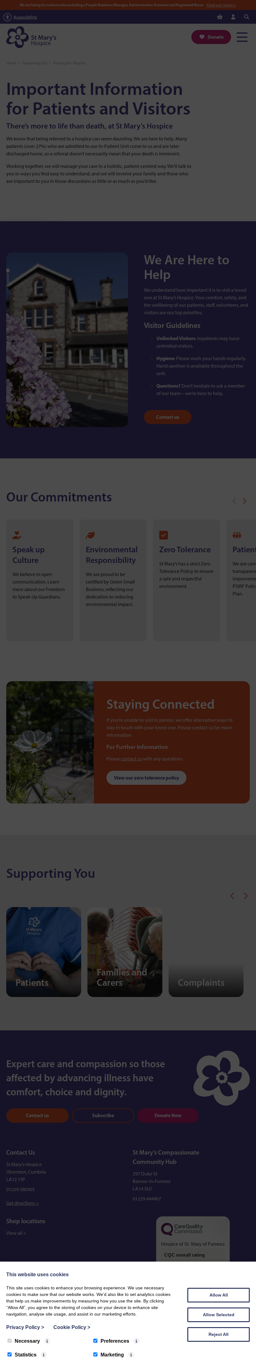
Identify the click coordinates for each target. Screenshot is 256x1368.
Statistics (26, 1354)
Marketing (112, 1354)
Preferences (115, 1341)
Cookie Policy (71, 1327)
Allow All (218, 1294)
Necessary (27, 1341)
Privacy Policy (25, 1327)
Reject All (219, 1334)
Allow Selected (218, 1314)
